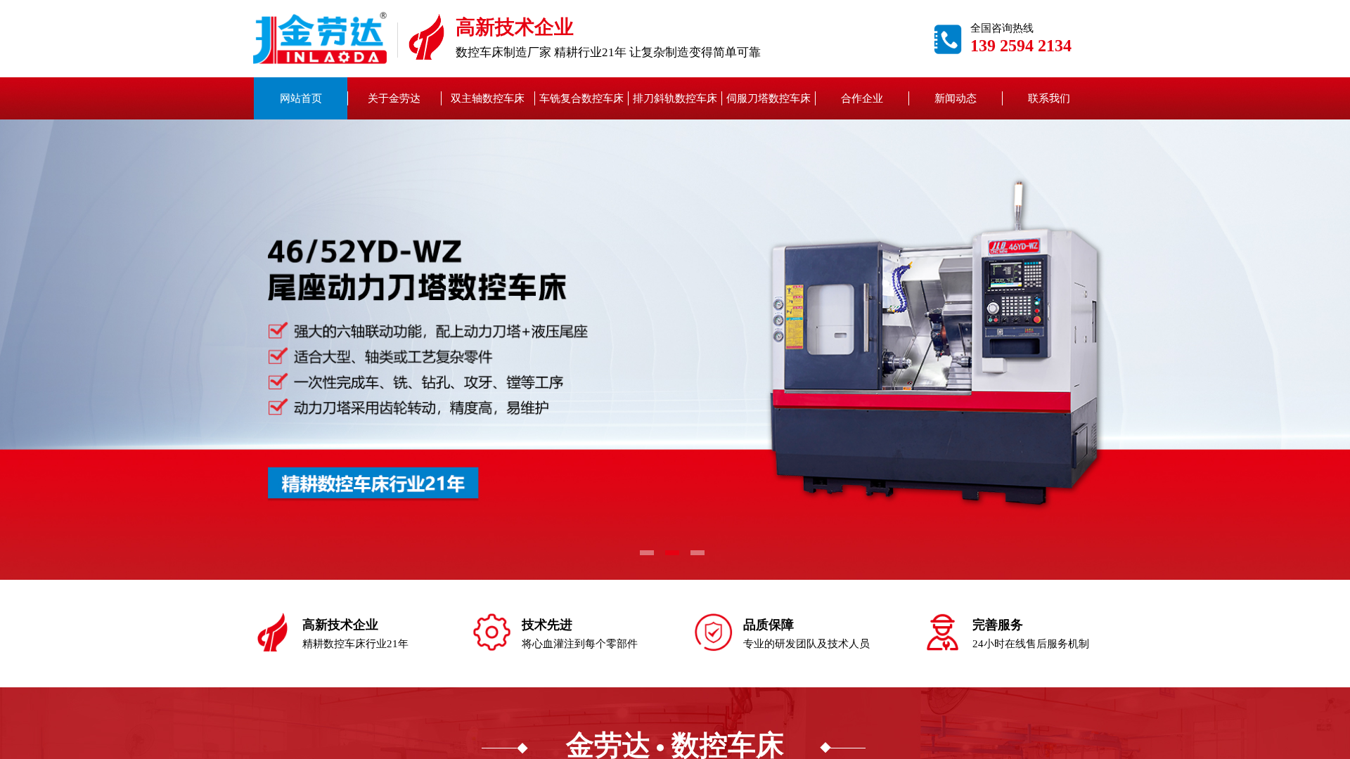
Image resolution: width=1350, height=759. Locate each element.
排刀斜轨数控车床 (675, 98)
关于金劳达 (394, 98)
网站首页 (301, 98)
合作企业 (862, 98)
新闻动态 (955, 98)
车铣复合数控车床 (581, 98)
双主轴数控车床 (488, 98)
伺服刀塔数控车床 (768, 98)
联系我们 (1049, 98)
